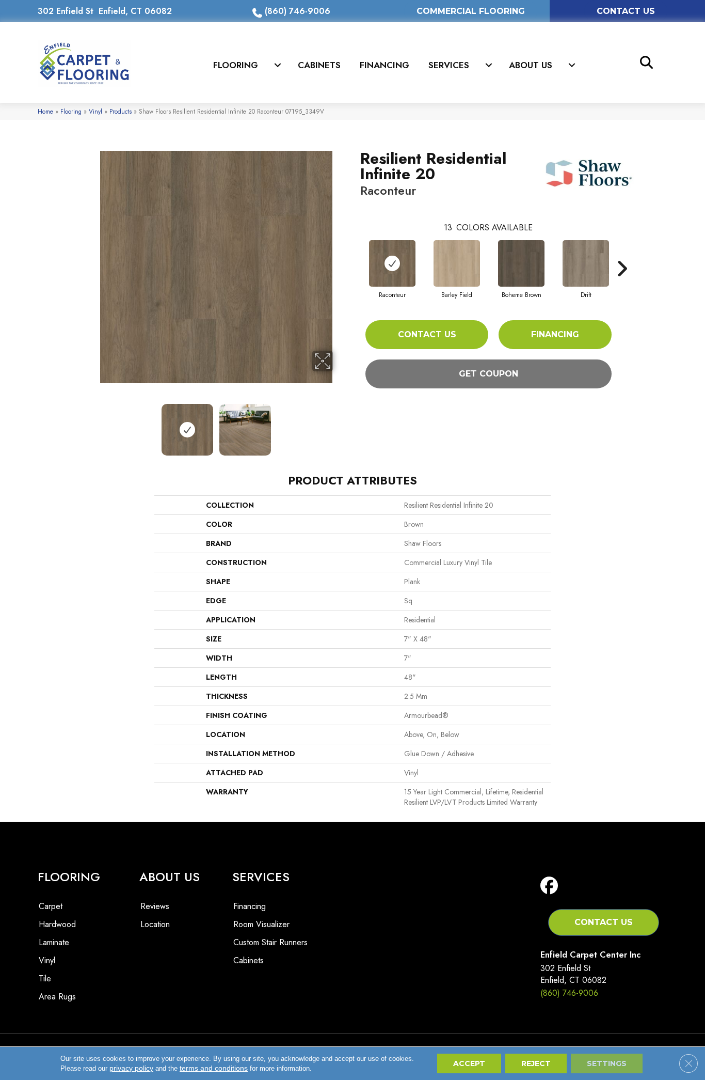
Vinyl (95, 111)
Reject (536, 1063)
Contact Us (427, 334)
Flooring (235, 65)
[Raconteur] (392, 263)
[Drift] (586, 263)
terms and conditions (214, 1068)
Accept (469, 1063)
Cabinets (319, 65)
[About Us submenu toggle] (572, 65)
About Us (530, 65)
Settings (607, 1063)
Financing (384, 65)
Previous (93, 424)
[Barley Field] (457, 263)
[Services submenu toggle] (488, 65)
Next (339, 424)
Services (448, 65)
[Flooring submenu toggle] (277, 65)
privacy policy (131, 1068)
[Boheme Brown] (521, 263)
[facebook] (551, 886)
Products (120, 111)
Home (45, 111)
